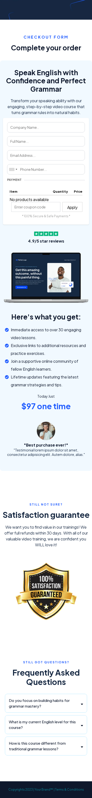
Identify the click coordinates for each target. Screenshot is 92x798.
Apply (72, 207)
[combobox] (13, 169)
